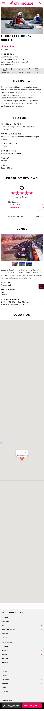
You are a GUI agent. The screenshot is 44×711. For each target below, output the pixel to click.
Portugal (5, 679)
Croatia (5, 638)
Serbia (4, 687)
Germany (5, 650)
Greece (4, 654)
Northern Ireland (8, 629)
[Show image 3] (29, 264)
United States (7, 700)
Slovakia (5, 692)
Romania (5, 683)
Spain (4, 696)
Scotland (5, 621)
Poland (4, 675)
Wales (4, 625)
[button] (41, 209)
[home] (22, 3)
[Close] (25, 452)
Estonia (5, 646)
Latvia (4, 671)
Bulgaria (5, 634)
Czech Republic (7, 642)
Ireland (5, 667)
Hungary (5, 663)
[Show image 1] (15, 264)
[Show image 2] (22, 264)
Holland (5, 658)
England (5, 617)
